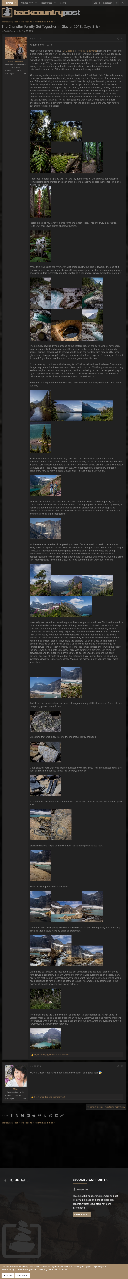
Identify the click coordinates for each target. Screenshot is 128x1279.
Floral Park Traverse (87, 50)
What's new (27, 2)
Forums (9, 2)
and (49, 1096)
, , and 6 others (51, 1054)
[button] (15, 3)
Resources (46, 2)
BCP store (96, 1203)
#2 (122, 1066)
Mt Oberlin (68, 50)
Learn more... (81, 1214)
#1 (122, 38)
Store (63, 2)
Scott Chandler (11, 31)
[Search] (123, 3)
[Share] (118, 38)
